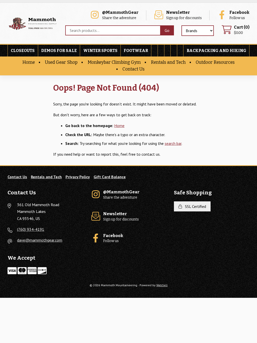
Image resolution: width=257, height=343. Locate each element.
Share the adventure (120, 15)
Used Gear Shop (61, 62)
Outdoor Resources (215, 62)
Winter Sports (100, 50)
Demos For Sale (59, 50)
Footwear (136, 50)
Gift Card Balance (110, 176)
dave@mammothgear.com (39, 240)
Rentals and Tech (168, 62)
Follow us (239, 15)
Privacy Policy (78, 176)
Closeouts (23, 50)
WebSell (162, 285)
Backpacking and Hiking (216, 50)
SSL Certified (194, 206)
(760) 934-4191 (30, 229)
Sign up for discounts (184, 15)
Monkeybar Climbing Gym (114, 62)
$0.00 (241, 30)
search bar (173, 143)
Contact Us (133, 69)
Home (28, 62)
